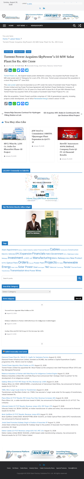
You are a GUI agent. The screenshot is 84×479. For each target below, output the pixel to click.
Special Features (61, 468)
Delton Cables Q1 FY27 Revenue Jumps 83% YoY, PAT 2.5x (23, 431)
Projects (51, 262)
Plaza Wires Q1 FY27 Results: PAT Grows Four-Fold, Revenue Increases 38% (29, 398)
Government (57, 253)
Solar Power (42, 66)
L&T (31, 258)
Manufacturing (42, 257)
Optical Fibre (12, 263)
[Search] (79, 278)
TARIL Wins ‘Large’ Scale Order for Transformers (19, 390)
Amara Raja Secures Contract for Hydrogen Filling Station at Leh (22, 113)
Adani (4, 250)
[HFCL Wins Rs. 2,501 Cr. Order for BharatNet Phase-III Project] (14, 128)
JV (24, 258)
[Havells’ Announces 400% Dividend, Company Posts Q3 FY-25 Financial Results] (70, 128)
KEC (27, 258)
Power (28, 51)
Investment (15, 257)
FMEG (48, 254)
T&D (47, 267)
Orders (23, 262)
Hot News (21, 25)
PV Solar (60, 263)
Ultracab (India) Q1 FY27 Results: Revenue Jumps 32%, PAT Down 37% (27, 406)
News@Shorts (37, 25)
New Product (76, 258)
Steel (35, 267)
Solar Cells (14, 267)
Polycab (31, 263)
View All (78, 298)
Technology (60, 267)
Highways (70, 254)
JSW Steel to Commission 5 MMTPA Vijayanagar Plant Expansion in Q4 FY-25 (42, 136)
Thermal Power (76, 267)
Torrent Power (57, 66)
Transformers (6, 271)
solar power (11, 85)
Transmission (17, 270)
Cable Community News (47, 468)
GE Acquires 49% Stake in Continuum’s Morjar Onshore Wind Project (62, 114)
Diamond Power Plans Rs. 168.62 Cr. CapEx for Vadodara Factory (25, 357)
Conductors (64, 250)
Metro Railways (59, 258)
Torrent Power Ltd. (10, 76)
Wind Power (30, 271)
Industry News (33, 468)
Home (11, 25)
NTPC (4, 263)
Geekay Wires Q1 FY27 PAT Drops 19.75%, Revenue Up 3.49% (24, 331)
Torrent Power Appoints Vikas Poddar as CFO (19, 310)
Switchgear (41, 267)
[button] (26, 25)
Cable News (24, 468)
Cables (55, 249)
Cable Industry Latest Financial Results (36, 250)
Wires (38, 270)
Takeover (50, 66)
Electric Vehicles (8, 254)
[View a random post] (79, 25)
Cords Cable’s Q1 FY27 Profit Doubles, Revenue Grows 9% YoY (49, 3)
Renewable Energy (32, 66)
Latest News (8, 51)
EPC (18, 253)
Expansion (26, 253)
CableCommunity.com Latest (16, 352)
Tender (67, 267)
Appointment (12, 250)
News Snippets (19, 51)
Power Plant (39, 263)
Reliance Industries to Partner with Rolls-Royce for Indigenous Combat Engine (30, 321)
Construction (73, 250)
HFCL (65, 254)
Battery (20, 250)
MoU (68, 258)
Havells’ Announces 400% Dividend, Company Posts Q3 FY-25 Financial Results (69, 149)
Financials (38, 253)
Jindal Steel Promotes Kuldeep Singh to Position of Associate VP (25, 422)
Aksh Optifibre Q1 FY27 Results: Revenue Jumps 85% (21, 414)
